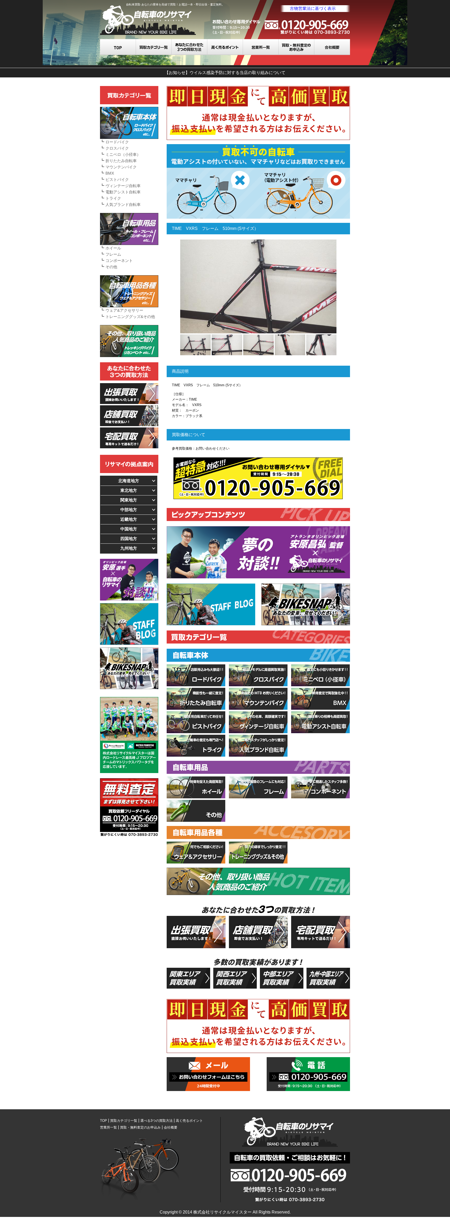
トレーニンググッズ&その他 (130, 316)
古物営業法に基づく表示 (313, 8)
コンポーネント (119, 260)
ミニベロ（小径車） (123, 154)
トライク (113, 198)
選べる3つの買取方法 (189, 47)
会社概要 (332, 47)
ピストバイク (117, 179)
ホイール (113, 248)
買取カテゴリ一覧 (154, 47)
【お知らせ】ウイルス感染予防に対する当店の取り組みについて (225, 72)
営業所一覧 (261, 47)
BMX (109, 173)
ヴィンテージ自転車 (123, 185)
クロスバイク (117, 148)
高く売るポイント (225, 47)
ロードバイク (117, 142)
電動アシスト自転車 (123, 192)
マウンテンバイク (121, 167)
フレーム (113, 254)
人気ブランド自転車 (123, 204)
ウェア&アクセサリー (124, 310)
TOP (118, 47)
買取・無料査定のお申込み (296, 47)
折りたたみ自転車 (121, 160)
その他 (111, 267)
